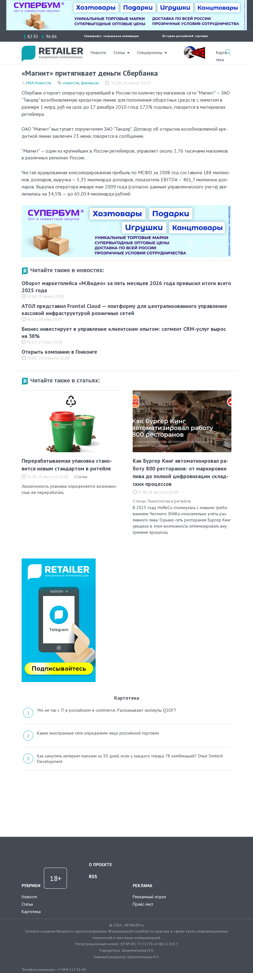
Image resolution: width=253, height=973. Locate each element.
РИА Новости (38, 83)
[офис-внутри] (126, 207)
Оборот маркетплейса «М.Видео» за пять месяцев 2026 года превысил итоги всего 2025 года (126, 287)
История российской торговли (185, 36)
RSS (93, 876)
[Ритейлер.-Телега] (59, 560)
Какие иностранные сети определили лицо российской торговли (98, 733)
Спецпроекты (149, 52)
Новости (98, 52)
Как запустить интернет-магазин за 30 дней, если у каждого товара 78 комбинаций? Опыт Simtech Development (130, 758)
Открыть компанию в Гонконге (59, 351)
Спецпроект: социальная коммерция (111, 36)
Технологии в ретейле (169, 501)
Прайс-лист (143, 904)
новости (71, 83)
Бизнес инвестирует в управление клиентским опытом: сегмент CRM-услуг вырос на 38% (124, 332)
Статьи (119, 52)
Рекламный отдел (149, 896)
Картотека (31, 911)
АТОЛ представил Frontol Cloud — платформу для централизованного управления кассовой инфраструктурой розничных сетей (124, 309)
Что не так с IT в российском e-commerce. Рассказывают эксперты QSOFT (106, 710)
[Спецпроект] (194, 49)
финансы (90, 83)
